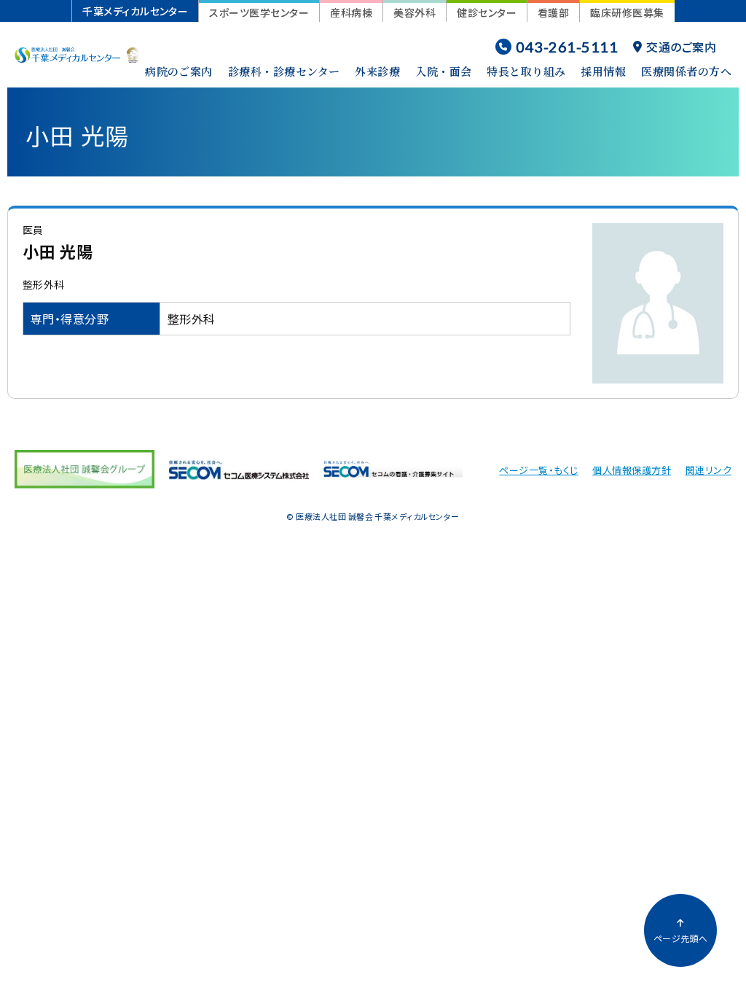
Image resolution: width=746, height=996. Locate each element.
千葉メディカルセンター (135, 11)
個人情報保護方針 (631, 470)
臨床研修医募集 (627, 12)
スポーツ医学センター (259, 12)
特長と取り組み (526, 71)
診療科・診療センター (284, 71)
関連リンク (708, 470)
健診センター (487, 12)
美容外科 (414, 12)
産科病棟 (351, 12)
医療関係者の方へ (686, 71)
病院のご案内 (179, 71)
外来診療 (377, 71)
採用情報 (603, 71)
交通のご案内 (681, 46)
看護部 (553, 12)
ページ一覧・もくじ (538, 470)
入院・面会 (443, 71)
